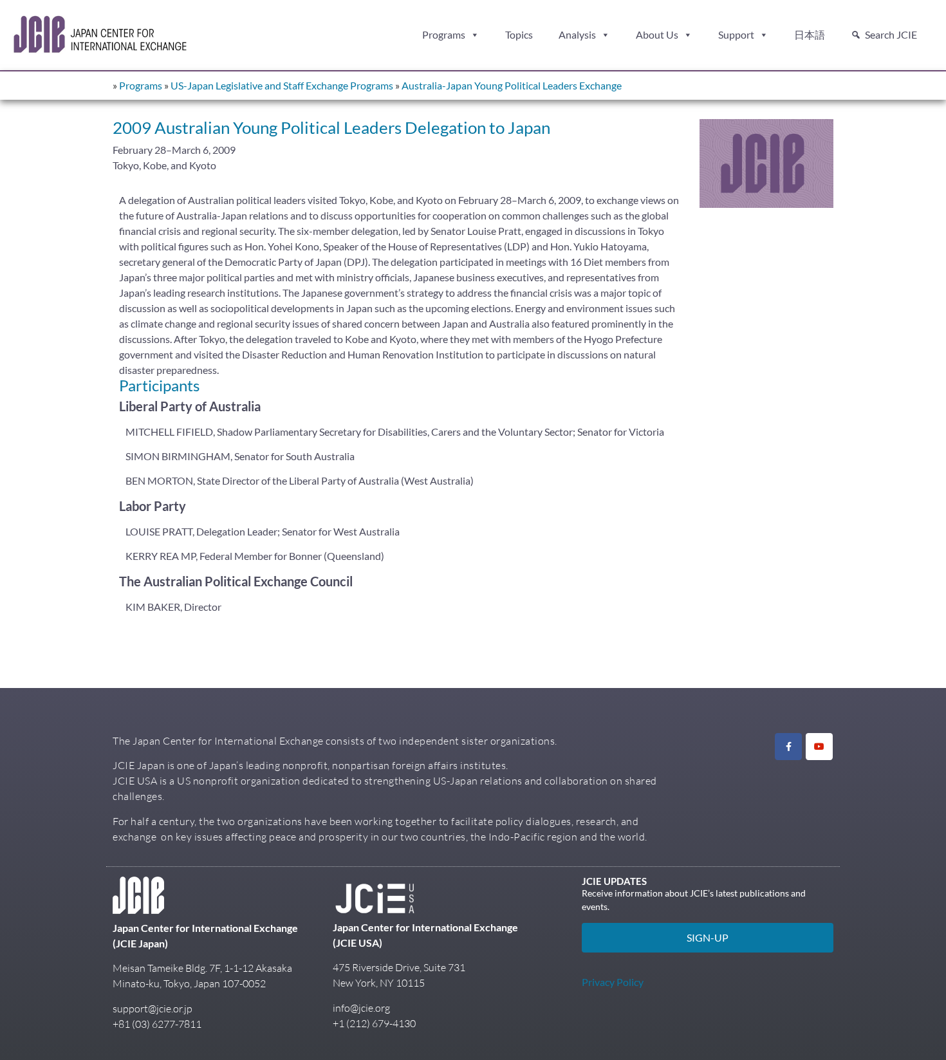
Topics (519, 34)
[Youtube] (819, 746)
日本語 (809, 34)
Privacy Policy (613, 982)
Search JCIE (891, 34)
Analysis (577, 34)
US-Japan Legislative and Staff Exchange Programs (282, 85)
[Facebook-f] (788, 746)
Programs (443, 34)
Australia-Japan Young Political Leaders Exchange (512, 85)
